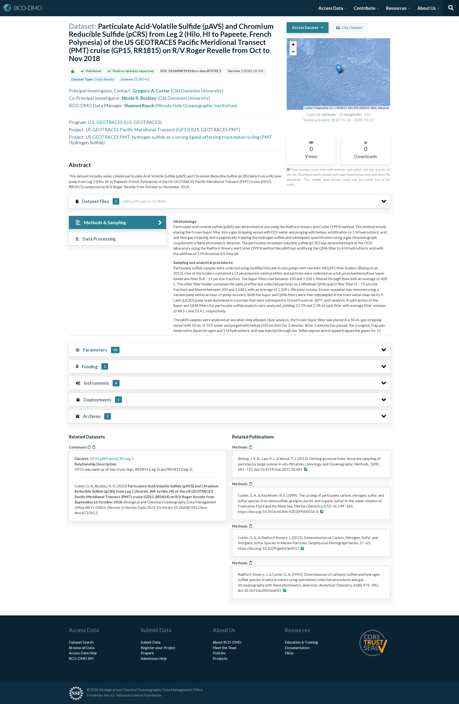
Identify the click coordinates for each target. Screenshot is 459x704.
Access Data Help (83, 653)
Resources (396, 8)
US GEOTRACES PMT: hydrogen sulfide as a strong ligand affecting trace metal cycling (172, 137)
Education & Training (301, 642)
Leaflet (308, 108)
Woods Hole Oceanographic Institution (196, 105)
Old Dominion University (197, 90)
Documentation (297, 647)
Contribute (364, 8)
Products (220, 658)
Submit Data (150, 642)
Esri (331, 108)
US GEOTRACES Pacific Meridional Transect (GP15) (138, 129)
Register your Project (158, 647)
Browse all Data (81, 647)
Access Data (330, 8)
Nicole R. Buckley (139, 98)
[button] (339, 69)
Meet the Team (224, 647)
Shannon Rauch (139, 105)
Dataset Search (81, 642)
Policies (219, 653)
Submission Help (154, 658)
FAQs (289, 653)
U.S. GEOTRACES (105, 122)
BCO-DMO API (81, 658)
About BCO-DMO (227, 642)
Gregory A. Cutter (151, 90)
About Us (426, 8)
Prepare (147, 653)
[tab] (117, 222)
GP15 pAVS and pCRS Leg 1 (112, 458)
